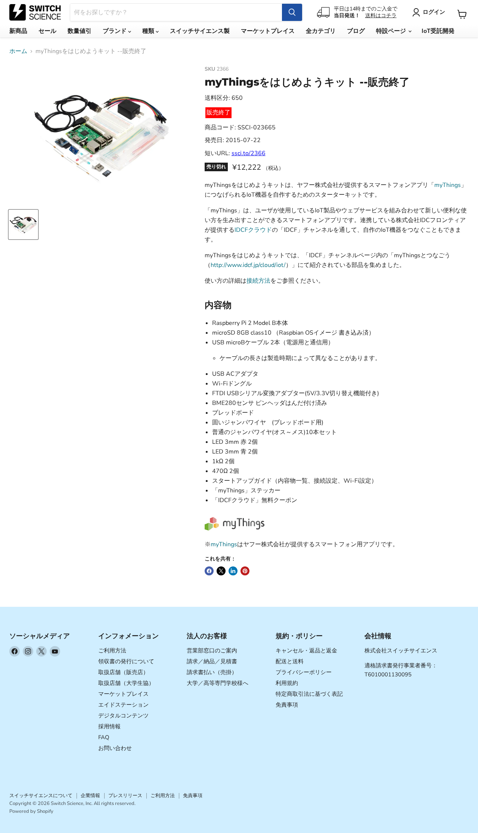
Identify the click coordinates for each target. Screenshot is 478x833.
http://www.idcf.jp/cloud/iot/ (248, 265)
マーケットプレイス (268, 31)
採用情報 (109, 726)
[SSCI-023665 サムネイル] (23, 224)
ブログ (356, 31)
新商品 (18, 31)
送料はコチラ (381, 15)
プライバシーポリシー (304, 672)
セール (47, 31)
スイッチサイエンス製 (200, 31)
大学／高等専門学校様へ (217, 683)
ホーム (18, 51)
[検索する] (292, 12)
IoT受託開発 (438, 31)
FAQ (103, 737)
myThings (447, 185)
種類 (149, 31)
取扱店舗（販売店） (123, 672)
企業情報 (90, 795)
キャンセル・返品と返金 (306, 650)
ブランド (115, 31)
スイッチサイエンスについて (40, 795)
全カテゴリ (321, 31)
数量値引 (79, 31)
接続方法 (258, 281)
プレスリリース (125, 795)
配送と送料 (290, 661)
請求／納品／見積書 (212, 661)
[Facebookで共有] (209, 570)
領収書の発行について (126, 661)
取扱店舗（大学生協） (126, 683)
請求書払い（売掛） (212, 672)
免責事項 (287, 704)
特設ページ (391, 31)
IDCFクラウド (253, 230)
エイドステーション (123, 704)
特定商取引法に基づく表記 (309, 694)
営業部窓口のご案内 (212, 650)
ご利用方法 (112, 650)
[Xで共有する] (221, 570)
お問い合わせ (115, 748)
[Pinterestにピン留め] (244, 570)
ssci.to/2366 (249, 153)
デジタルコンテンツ (123, 715)
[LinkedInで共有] (233, 570)
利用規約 (287, 683)
